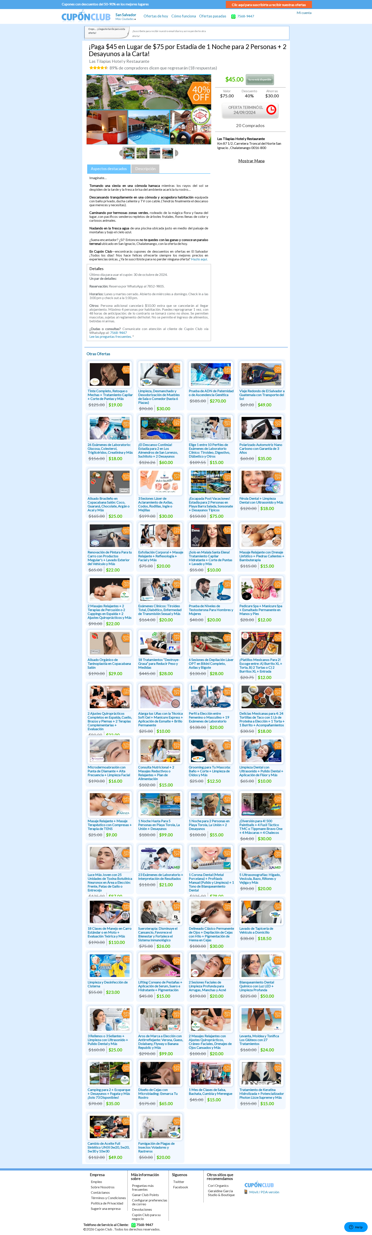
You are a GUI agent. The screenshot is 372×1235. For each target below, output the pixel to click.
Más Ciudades (125, 19)
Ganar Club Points (145, 1195)
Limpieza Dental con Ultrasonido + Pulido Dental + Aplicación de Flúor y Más (261, 771)
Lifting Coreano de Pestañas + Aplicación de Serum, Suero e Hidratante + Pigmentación (160, 986)
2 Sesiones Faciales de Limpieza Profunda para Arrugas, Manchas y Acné (207, 986)
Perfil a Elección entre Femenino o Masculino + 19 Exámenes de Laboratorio (209, 717)
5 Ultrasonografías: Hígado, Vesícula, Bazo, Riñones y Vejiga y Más (260, 878)
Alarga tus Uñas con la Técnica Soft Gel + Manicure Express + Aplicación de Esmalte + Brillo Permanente (160, 719)
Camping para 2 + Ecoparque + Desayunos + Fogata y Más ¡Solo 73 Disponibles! (109, 1093)
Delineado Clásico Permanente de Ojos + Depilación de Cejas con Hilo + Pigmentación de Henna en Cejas (211, 934)
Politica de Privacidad (107, 1203)
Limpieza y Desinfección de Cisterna (108, 984)
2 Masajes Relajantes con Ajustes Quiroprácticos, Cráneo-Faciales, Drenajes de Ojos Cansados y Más (210, 1041)
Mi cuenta (304, 13)
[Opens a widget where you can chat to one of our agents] (356, 1227)
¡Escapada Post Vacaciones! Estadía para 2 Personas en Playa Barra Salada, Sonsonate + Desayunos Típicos (211, 504)
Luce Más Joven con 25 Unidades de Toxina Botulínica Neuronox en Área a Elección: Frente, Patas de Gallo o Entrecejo (110, 882)
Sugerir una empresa (106, 1208)
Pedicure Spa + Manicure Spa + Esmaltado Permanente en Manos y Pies (260, 610)
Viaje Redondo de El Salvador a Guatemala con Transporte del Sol (262, 395)
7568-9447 (245, 16)
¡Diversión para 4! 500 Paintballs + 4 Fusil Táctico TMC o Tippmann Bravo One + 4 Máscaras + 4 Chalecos (260, 826)
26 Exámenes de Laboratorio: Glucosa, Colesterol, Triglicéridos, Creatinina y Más (110, 448)
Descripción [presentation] (145, 168)
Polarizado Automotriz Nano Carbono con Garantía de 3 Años (260, 448)
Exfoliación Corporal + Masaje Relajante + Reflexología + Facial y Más (160, 556)
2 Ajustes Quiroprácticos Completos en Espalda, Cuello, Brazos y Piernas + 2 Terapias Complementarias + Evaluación (110, 721)
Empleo (96, 1182)
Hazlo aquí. (199, 259)
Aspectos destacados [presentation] (109, 168)
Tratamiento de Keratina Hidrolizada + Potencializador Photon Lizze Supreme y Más (261, 1093)
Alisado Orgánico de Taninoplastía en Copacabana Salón (109, 663)
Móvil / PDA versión (264, 1192)
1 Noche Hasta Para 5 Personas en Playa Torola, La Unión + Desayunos (159, 825)
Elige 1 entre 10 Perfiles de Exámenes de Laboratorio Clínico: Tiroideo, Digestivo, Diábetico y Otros (209, 450)
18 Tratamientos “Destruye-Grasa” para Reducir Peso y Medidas (159, 663)
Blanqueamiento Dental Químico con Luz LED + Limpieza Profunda (256, 986)
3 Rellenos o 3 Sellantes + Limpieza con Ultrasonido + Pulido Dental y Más (108, 1040)
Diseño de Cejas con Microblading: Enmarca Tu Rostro (158, 1093)
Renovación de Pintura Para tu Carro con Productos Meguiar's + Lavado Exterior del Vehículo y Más (110, 558)
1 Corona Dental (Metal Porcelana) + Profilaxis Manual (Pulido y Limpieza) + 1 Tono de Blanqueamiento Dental (211, 882)
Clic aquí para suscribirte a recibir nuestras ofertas (269, 5)
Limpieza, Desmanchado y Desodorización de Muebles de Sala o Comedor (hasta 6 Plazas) (159, 396)
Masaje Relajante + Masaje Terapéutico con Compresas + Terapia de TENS (110, 825)
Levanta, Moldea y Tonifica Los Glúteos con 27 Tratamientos (259, 1040)
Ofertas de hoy (156, 16)
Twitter (178, 1182)
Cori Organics (218, 1185)
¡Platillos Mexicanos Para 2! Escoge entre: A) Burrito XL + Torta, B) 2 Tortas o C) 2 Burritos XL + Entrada (260, 665)
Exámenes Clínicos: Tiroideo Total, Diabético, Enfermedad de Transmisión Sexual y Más (159, 610)
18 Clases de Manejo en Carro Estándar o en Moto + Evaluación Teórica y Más (110, 932)
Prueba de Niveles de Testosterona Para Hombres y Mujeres (211, 610)
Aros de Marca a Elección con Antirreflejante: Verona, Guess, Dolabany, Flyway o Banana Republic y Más (160, 1041)
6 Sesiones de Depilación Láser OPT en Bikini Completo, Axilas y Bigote (211, 663)
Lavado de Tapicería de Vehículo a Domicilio (256, 930)
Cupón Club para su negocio (146, 1217)
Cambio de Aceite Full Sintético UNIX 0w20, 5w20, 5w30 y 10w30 (108, 1147)
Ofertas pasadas (212, 16)
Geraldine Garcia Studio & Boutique (221, 1193)
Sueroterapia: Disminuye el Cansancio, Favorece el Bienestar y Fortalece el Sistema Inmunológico (157, 934)
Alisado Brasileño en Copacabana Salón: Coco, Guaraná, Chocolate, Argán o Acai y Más (109, 504)
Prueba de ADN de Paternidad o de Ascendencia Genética (211, 393)
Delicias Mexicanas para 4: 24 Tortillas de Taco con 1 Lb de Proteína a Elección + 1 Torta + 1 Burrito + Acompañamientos (262, 719)
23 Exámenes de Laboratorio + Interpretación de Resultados (160, 876)
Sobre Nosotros (103, 1187)
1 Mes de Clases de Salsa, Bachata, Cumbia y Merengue (210, 1091)
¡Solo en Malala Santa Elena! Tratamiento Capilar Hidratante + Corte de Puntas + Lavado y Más (210, 558)
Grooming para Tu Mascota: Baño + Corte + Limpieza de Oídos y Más (210, 771)
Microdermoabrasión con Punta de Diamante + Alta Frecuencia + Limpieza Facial (109, 771)
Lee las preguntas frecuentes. (110, 336)
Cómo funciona (183, 16)
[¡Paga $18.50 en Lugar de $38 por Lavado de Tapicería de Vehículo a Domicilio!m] (261, 911)
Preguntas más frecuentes (143, 1187)
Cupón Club (86, 16)
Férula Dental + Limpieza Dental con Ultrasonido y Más (261, 500)
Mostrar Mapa (251, 160)
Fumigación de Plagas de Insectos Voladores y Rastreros (156, 1147)
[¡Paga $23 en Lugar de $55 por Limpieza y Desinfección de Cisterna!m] (110, 965)
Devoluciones (142, 1209)
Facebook (180, 1187)
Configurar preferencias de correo (149, 1202)
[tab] (109, 168)
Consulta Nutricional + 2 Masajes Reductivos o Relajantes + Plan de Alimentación (156, 773)
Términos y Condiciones (108, 1198)
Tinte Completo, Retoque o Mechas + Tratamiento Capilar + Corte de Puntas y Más (110, 395)
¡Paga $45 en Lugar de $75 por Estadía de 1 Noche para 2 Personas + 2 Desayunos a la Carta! (187, 50)
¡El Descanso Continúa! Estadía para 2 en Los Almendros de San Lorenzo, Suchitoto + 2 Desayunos (158, 450)
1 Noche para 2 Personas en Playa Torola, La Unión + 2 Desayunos (209, 825)
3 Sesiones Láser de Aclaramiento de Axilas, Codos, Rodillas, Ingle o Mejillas (155, 504)
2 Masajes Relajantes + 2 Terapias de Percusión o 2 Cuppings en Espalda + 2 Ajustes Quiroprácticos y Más (110, 611)
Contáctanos (100, 1192)
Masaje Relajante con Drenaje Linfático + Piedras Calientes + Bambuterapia (261, 556)
